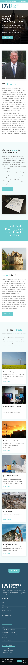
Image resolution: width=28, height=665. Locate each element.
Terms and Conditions (6, 615)
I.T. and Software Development (8, 629)
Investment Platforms (6, 610)
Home (3, 602)
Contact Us (14, 570)
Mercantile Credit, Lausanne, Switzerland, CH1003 (15, 1)
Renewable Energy (6, 627)
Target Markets (5, 607)
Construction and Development (8, 632)
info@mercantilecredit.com (9, 655)
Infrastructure (4, 637)
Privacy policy (24, 661)
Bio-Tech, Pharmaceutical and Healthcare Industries (13, 635)
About (3, 605)
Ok (19, 661)
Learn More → (7, 381)
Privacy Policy (4, 618)
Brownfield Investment (6, 640)
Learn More (7, 37)
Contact (18, 37)
